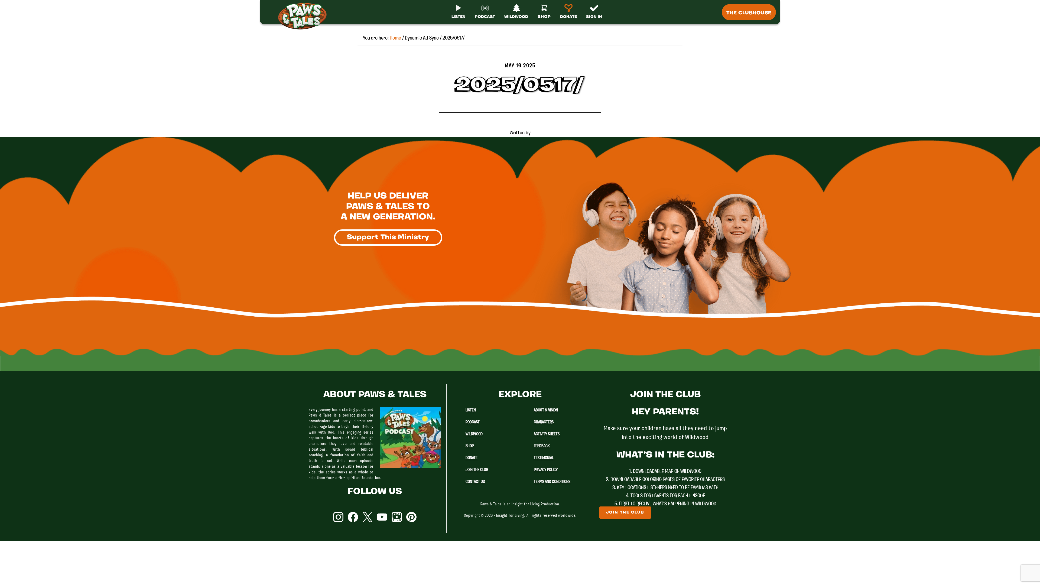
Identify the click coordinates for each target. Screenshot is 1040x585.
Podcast (473, 422)
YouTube (382, 517)
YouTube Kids (397, 517)
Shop (470, 446)
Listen (471, 410)
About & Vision (546, 410)
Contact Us (475, 482)
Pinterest (411, 517)
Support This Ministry (388, 237)
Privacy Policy (546, 470)
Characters (544, 422)
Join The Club (477, 470)
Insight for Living (510, 516)
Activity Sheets (547, 434)
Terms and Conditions (552, 482)
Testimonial (544, 458)
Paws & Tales (305, 16)
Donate (471, 458)
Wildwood (474, 434)
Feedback (542, 446)
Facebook (353, 517)
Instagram (338, 517)
